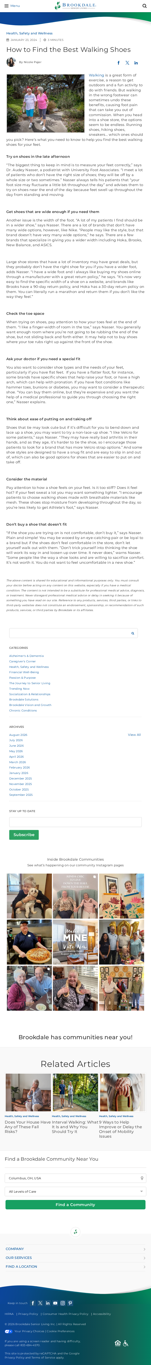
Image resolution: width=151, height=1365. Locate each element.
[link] (29, 896)
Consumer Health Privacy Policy (65, 1314)
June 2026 (16, 745)
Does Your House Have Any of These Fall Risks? (28, 1127)
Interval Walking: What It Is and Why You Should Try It (75, 1127)
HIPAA (9, 1314)
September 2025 (21, 795)
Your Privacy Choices (29, 1331)
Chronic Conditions (23, 710)
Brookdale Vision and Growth (30, 705)
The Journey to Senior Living (29, 683)
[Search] (144, 6)
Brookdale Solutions (23, 699)
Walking (96, 75)
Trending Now (19, 688)
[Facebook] (119, 64)
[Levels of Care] (75, 1191)
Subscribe (24, 834)
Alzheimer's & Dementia (26, 656)
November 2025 (20, 784)
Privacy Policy (28, 1314)
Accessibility (102, 1314)
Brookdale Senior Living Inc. (35, 1324)
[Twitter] (127, 64)
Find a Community (75, 1204)
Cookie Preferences (61, 1331)
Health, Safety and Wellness (29, 33)
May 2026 (16, 751)
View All (134, 735)
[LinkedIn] (136, 64)
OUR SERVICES (19, 1258)
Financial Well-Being (24, 672)
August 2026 (18, 735)
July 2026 (16, 740)
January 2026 (18, 773)
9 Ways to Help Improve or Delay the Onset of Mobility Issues (120, 1129)
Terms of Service (43, 1357)
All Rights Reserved (72, 1324)
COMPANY (15, 1249)
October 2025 (19, 789)
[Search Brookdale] (133, 633)
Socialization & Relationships (29, 694)
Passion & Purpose (22, 677)
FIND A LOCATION (21, 1267)
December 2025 (20, 778)
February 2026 (19, 767)
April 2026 (16, 756)
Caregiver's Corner (22, 661)
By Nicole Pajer (30, 62)
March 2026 (17, 762)
